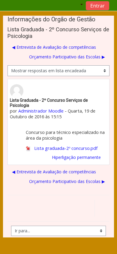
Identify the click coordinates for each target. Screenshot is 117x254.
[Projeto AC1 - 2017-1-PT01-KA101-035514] (102, 209)
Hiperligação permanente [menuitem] (76, 157)
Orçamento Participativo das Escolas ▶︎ (67, 57)
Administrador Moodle (41, 111)
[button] (76, 5)
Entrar (97, 5)
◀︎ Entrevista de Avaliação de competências (54, 47)
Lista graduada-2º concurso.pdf (65, 148)
